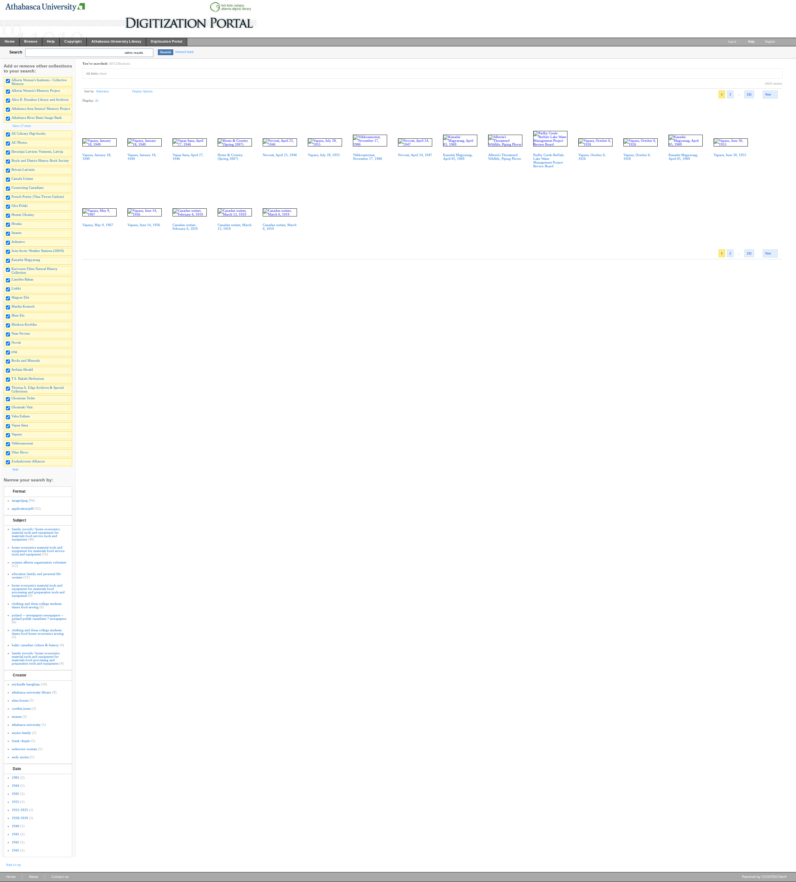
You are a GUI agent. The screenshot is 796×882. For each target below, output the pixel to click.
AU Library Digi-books (28, 133)
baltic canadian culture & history (35, 645)
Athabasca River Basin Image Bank (37, 117)
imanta (16, 716)
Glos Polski (20, 205)
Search (15, 52)
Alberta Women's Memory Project (36, 90)
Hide (15, 469)
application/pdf (23, 508)
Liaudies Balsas (22, 279)
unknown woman (24, 749)
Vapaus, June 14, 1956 (143, 225)
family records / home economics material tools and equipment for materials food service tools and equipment (36, 534)
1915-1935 (20, 810)
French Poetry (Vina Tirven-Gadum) (38, 196)
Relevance (102, 91)
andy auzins (20, 757)
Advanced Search (184, 51)
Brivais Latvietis (23, 169)
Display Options (142, 91)
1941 (15, 834)
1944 (15, 785)
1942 (15, 842)
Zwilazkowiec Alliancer (28, 461)
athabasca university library (31, 692)
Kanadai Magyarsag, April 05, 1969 (458, 156)
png (14, 351)
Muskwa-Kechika (24, 324)
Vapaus (17, 434)
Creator (19, 675)
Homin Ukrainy (23, 214)
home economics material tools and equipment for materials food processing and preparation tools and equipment (38, 590)
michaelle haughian (26, 684)
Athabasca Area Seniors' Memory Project (41, 108)
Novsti (16, 342)
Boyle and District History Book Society (40, 160)
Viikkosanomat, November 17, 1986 (367, 156)
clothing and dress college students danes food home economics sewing (38, 631)
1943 (15, 850)
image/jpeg (20, 500)
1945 (15, 794)
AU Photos (19, 142)
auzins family (21, 733)
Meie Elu (18, 315)
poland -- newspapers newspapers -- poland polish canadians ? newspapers (39, 616)
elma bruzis (20, 700)
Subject (19, 520)
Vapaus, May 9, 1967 (97, 225)
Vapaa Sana (20, 425)
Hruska (17, 223)
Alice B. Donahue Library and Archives (40, 99)
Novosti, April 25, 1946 (280, 155)
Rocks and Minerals (26, 360)
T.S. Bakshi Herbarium (28, 378)
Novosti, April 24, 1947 (415, 155)
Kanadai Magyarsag (26, 260)
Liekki (16, 288)
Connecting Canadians (28, 187)
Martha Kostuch (23, 306)
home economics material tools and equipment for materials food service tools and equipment (38, 550)
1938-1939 (20, 818)
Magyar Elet (20, 297)
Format (19, 491)
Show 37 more (21, 126)
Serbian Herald (22, 369)
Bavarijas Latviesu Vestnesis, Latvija (37, 151)
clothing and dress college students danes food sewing (37, 605)
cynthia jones (21, 708)
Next (768, 94)
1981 (15, 777)
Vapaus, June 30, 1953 (730, 155)
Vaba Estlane (21, 416)
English (770, 41)
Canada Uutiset (22, 178)
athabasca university (26, 724)
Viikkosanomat (22, 443)
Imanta (16, 232)
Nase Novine (21, 333)
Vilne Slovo (20, 452)
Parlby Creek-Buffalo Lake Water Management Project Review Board (548, 160)
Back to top (13, 864)
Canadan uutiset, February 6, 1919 (185, 226)
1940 (15, 826)
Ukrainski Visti (22, 407)
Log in (732, 41)
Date (17, 769)
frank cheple (21, 741)
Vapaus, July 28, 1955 (324, 155)
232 (749, 94)
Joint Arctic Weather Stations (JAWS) (38, 251)
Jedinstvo (18, 242)
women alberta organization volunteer (39, 562)
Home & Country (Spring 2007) (230, 156)
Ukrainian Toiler (23, 398)
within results (134, 52)
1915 (15, 802)
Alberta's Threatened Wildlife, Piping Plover (504, 156)
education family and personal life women (36, 575)
